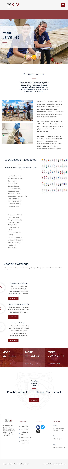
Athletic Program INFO (32, 364)
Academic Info (6, 364)
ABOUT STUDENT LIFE (54, 364)
